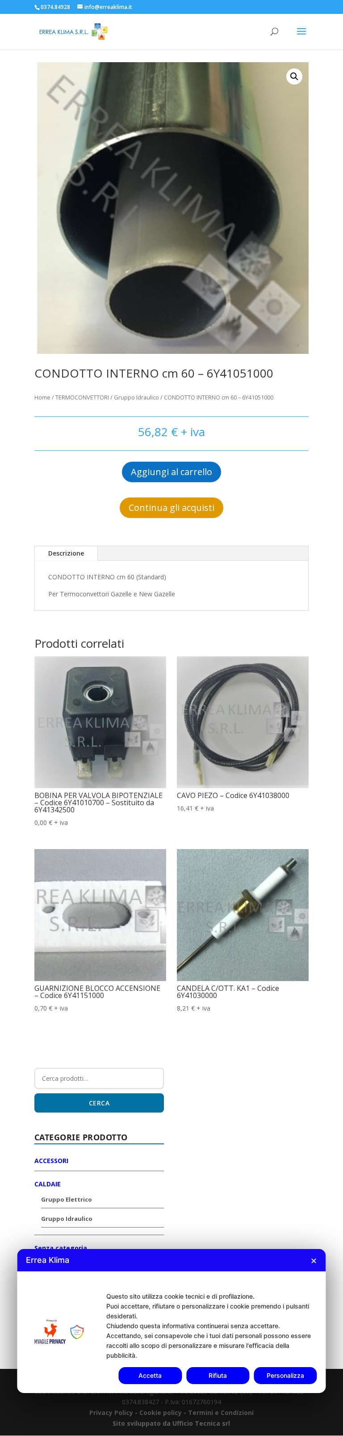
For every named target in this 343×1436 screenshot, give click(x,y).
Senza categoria (60, 1248)
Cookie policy (161, 1412)
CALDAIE (47, 1184)
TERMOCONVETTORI (82, 397)
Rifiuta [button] (218, 1375)
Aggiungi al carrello (171, 472)
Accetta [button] (150, 1375)
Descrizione (66, 553)
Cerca (99, 1103)
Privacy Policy (111, 1412)
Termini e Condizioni (221, 1412)
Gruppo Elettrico (66, 1199)
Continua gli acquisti (171, 507)
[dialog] (171, 1321)
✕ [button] (313, 1261)
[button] (294, 76)
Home (42, 397)
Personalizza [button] (285, 1375)
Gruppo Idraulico (136, 397)
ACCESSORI (51, 1160)
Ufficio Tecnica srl (200, 1423)
